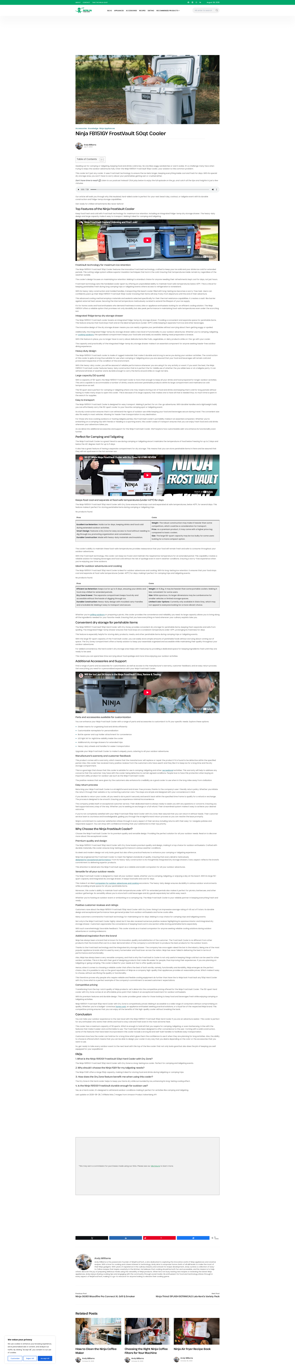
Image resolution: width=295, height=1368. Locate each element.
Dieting (151, 10)
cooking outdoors (86, 334)
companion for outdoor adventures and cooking (117, 883)
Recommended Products (167, 10)
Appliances (119, 10)
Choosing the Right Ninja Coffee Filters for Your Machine (146, 1351)
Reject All (30, 1358)
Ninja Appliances (107, 128)
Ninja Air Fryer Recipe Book (192, 1349)
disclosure (155, 1166)
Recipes (142, 10)
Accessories (131, 10)
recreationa (167, 770)
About (78, 2)
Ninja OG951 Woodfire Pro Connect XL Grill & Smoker (105, 1296)
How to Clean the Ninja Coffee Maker (96, 1351)
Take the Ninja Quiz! (100, 2)
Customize (15, 1358)
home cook (121, 1006)
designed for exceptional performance (93, 859)
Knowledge (93, 128)
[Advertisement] (147, 33)
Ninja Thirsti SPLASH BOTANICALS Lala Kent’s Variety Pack (188, 1296)
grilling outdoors (97, 614)
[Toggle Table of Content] (100, 160)
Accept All (45, 1358)
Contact (86, 2)
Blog (109, 10)
